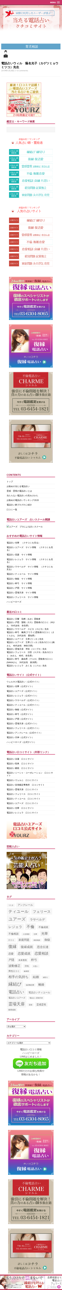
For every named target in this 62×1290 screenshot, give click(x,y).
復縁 (12, 946)
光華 (44, 933)
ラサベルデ (37, 919)
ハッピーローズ (14, 601)
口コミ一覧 (12, 509)
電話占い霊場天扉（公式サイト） (22, 723)
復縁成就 (27, 947)
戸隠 (11, 960)
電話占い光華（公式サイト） (20, 686)
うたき (10, 905)
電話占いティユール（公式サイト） (23, 704)
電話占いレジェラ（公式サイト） (22, 695)
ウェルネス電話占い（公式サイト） (23, 681)
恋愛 (11, 953)
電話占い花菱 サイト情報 (19, 554)
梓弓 (34, 960)
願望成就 (12, 1009)
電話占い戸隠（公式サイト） (20, 718)
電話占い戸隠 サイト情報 (19, 587)
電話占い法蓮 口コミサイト (20, 758)
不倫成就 (43, 927)
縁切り (45, 977)
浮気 (27, 966)
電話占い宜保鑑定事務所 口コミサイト (26, 784)
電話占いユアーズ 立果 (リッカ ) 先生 (25, 638)
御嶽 (47, 940)
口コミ (11, 940)
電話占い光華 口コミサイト (20, 808)
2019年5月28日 (7, 70)
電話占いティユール (39, 992)
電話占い (16, 991)
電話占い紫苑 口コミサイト (20, 768)
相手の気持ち (18, 976)
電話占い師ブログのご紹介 (19, 504)
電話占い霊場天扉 (36, 998)
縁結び (15, 984)
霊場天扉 (16, 1004)
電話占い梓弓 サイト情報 (19, 583)
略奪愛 (26, 971)
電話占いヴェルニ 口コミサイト (22, 780)
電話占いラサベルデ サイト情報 (22, 566)
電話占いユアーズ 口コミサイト (22, 803)
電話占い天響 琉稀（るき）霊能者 (23, 618)
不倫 (30, 926)
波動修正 (14, 966)
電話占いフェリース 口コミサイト (23, 794)
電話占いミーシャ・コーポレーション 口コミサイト (30, 774)
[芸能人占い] (27, 887)
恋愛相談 (41, 953)
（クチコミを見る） (30, 542)
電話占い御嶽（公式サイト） (20, 709)
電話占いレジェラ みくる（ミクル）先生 (27, 665)
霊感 (30, 1005)
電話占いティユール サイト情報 (22, 573)
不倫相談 (13, 933)
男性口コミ (14, 970)
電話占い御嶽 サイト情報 (19, 578)
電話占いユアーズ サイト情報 (21, 547)
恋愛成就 (24, 953)
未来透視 (22, 960)
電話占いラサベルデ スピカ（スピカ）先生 (28, 629)
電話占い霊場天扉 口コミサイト (22, 789)
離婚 (41, 984)
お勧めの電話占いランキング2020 (23, 500)
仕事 (35, 934)
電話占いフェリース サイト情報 (22, 597)
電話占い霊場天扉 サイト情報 (21, 592)
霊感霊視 (41, 1004)
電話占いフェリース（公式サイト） (23, 728)
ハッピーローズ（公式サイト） (21, 742)
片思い (35, 966)
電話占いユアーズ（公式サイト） (22, 691)
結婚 (36, 977)
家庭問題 (24, 939)
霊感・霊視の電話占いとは (19, 490)
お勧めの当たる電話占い (18, 486)
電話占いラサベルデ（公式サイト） (23, 700)
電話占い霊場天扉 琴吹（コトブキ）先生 (27, 648)
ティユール (18, 911)
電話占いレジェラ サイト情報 (21, 559)
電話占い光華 (13, 542)
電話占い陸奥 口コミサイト (20, 763)
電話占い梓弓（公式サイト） (20, 714)
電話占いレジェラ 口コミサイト (22, 812)
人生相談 (26, 934)
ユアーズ (17, 919)
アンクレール (25, 905)
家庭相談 (37, 940)
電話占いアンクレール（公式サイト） (24, 732)
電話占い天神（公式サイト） (20, 737)
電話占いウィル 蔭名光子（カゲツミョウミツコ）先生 (29, 65)
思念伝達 (42, 947)
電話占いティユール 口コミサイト (23, 798)
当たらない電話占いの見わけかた (22, 495)
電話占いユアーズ (16, 997)
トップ (10, 481)
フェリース (42, 911)
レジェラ (15, 926)
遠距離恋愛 (30, 985)
